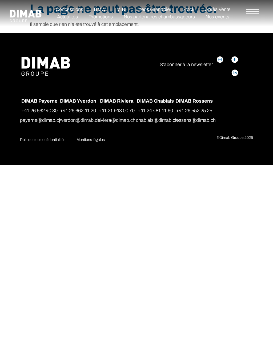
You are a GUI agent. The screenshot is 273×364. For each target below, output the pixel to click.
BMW (100, 9)
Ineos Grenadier (154, 9)
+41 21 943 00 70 (117, 110)
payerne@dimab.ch (41, 120)
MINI (122, 9)
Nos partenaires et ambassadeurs (159, 16)
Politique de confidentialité (42, 139)
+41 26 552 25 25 (194, 110)
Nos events (217, 16)
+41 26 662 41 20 (78, 110)
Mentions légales (91, 139)
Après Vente (218, 9)
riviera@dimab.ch (116, 120)
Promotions (101, 16)
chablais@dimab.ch (157, 120)
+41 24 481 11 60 (155, 110)
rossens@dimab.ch (195, 120)
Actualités (67, 16)
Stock (188, 9)
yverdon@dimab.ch (79, 120)
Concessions (69, 9)
